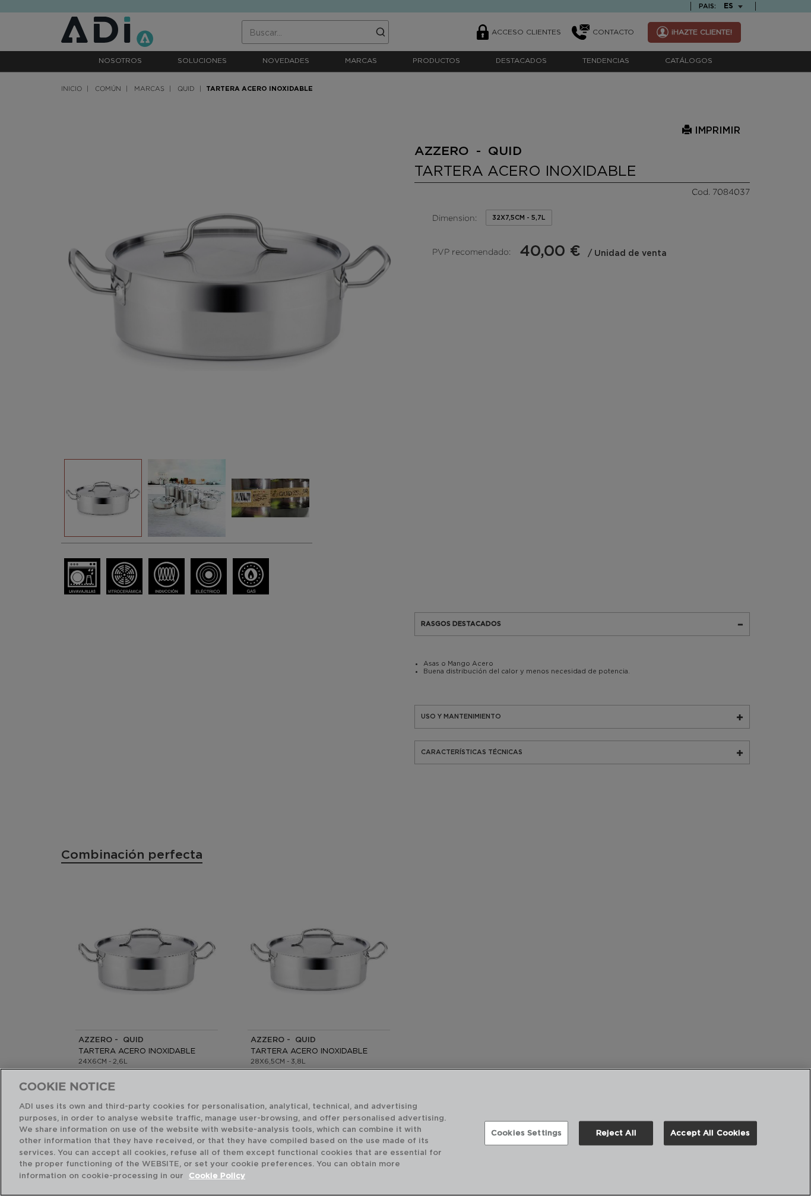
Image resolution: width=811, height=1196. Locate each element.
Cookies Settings (526, 1133)
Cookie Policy (217, 1176)
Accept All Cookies (710, 1133)
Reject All (616, 1133)
